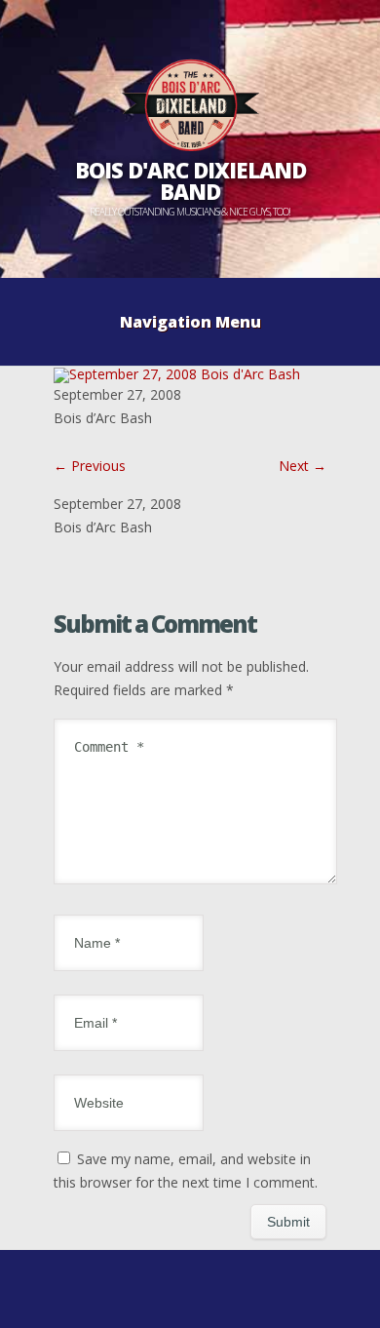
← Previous (90, 465)
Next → (302, 465)
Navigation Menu (190, 321)
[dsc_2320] (177, 374)
